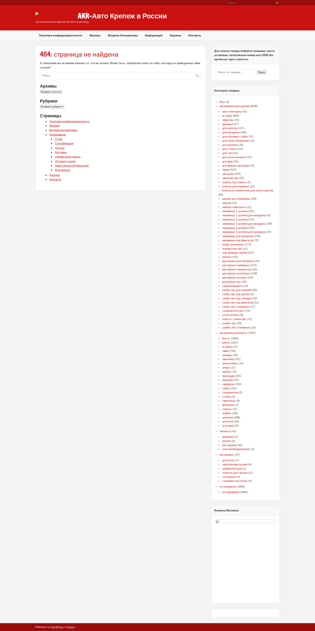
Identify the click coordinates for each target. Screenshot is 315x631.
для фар (227, 161)
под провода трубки (234, 252)
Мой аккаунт (63, 169)
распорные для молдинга (238, 261)
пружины (227, 379)
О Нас (59, 139)
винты (226, 342)
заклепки (228, 359)
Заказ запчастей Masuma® (72, 165)
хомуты (227, 409)
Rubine (71, 627)
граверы (227, 355)
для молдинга (231, 132)
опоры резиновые (233, 244)
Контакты (194, 35)
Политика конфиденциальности (60, 35)
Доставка (61, 152)
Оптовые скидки (65, 161)
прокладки (228, 375)
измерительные (232, 468)
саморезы (228, 384)
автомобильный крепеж (234, 106)
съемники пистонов (234, 480)
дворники (228, 436)
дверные (227, 124)
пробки (226, 371)
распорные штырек (234, 277)
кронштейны (230, 363)
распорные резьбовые (236, 273)
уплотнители (230, 314)
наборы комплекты (234, 207)
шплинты (228, 421)
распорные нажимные (236, 265)
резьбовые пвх (231, 281)
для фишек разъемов (235, 165)
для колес (228, 460)
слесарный (229, 476)
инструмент (226, 454)
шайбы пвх (229, 323)
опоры (226, 367)
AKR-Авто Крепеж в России (122, 16)
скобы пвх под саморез (237, 298)
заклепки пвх (230, 178)
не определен (227, 486)
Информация (154, 35)
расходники (229, 445)
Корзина (175, 35)
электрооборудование (236, 449)
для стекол (229, 148)
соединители (230, 392)
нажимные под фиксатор (237, 240)
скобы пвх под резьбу (236, 294)
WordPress (57, 627)
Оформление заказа (67, 156)
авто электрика (231, 111)
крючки (226, 202)
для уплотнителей (233, 157)
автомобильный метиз (233, 332)
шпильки (227, 417)
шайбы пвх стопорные (236, 327)
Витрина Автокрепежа (123, 35)
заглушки (228, 173)
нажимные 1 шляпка (235, 211)
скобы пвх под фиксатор (237, 302)
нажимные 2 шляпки (235, 219)
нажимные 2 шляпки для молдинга (244, 223)
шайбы (226, 413)
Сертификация (64, 143)
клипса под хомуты (234, 182)
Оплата (59, 147)
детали (226, 440)
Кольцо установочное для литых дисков (247, 190)
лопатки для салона (234, 472)
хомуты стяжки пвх (234, 319)
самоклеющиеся (232, 285)
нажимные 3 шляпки (235, 227)
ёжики (226, 169)
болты (226, 338)
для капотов (230, 128)
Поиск (261, 72)
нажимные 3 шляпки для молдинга (244, 231)
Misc (222, 101)
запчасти (225, 431)
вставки (227, 115)
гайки (225, 350)
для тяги (227, 153)
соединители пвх (232, 310)
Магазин (95, 35)
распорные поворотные (237, 269)
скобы (226, 388)
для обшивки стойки (235, 136)
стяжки (226, 396)
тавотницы (229, 400)
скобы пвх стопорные (235, 306)
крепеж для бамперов (236, 198)
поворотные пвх (232, 248)
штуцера (227, 425)
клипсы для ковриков (235, 186)
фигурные (228, 404)
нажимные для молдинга (237, 236)
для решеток (230, 144)
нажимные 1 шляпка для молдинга (244, 215)
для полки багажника (235, 140)
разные (226, 256)
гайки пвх (228, 119)
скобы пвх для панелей (237, 289)
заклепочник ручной (234, 464)
